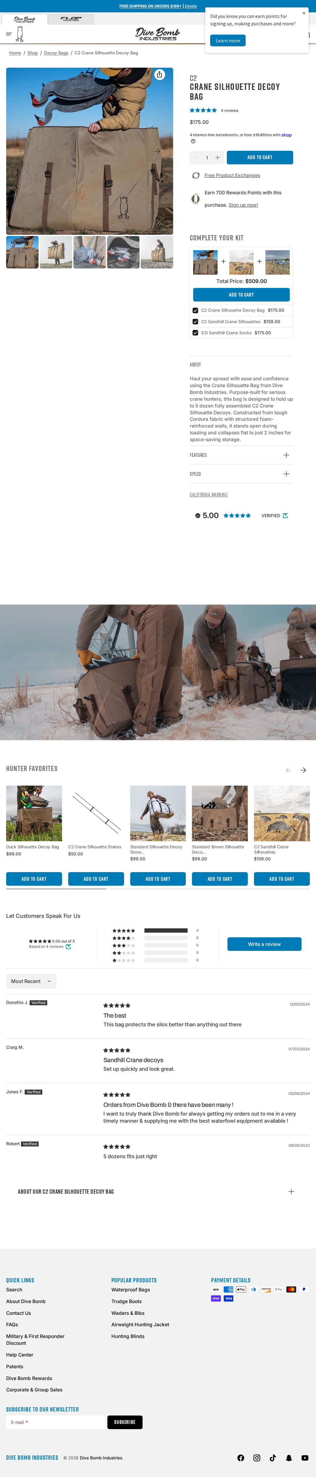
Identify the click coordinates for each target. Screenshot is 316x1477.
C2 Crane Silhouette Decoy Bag (233, 310)
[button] (9, 34)
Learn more (228, 40)
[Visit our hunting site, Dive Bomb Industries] (25, 19)
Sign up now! (243, 205)
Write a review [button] (264, 944)
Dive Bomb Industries (101, 1457)
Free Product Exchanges (232, 175)
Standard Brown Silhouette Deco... (218, 849)
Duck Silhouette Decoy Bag (32, 846)
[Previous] (288, 770)
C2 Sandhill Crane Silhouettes (230, 321)
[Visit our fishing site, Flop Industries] (71, 19)
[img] (117, 1005)
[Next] (303, 770)
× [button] (304, 13)
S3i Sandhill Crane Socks (226, 332)
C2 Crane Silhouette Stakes (94, 846)
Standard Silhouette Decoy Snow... (156, 849)
